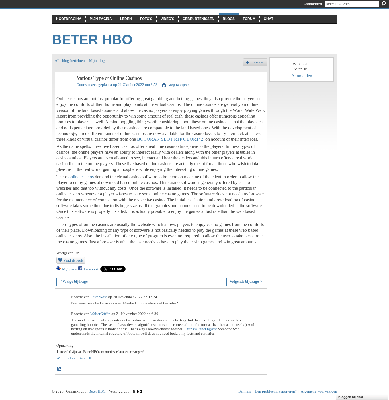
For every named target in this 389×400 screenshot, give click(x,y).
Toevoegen (258, 62)
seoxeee (91, 84)
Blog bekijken (178, 85)
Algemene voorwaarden (319, 391)
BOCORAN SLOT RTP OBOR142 (170, 139)
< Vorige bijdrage (74, 281)
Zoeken (383, 3)
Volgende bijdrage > (246, 281)
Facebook (91, 269)
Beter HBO (92, 39)
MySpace (69, 269)
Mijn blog (97, 60)
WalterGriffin (100, 314)
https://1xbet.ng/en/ (201, 329)
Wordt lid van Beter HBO (75, 358)
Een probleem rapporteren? (276, 391)
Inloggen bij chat (350, 397)
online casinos (81, 176)
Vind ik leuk (73, 260)
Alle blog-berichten (70, 60)
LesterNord (98, 297)
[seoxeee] (64, 90)
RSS (59, 369)
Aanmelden (312, 4)
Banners (244, 391)
